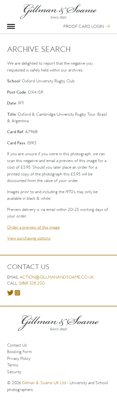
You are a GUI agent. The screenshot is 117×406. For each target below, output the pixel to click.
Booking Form (19, 351)
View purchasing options (29, 238)
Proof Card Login (83, 26)
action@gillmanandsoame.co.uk (57, 277)
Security (14, 371)
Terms (12, 365)
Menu (11, 26)
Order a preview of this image (33, 227)
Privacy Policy (18, 358)
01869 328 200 (32, 283)
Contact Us (17, 345)
